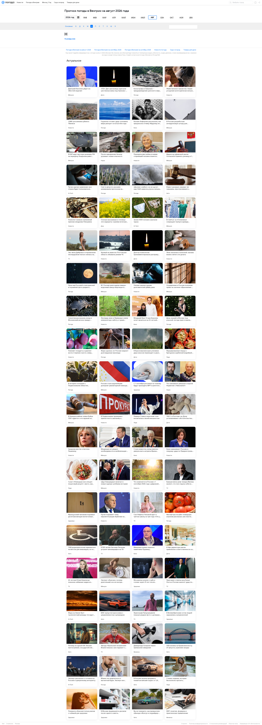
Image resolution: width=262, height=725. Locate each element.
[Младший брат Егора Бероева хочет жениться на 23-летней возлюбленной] (147, 311)
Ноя (181, 17)
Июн (133, 17)
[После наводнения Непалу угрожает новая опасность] (114, 147)
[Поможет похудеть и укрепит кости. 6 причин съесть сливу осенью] (82, 344)
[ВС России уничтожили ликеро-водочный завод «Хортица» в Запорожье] (114, 278)
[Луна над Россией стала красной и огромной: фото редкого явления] (82, 278)
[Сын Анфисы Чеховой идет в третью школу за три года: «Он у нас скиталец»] (147, 507)
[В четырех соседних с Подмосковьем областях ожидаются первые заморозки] (82, 376)
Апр (114, 17)
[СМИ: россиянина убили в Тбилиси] (82, 114)
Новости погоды (160, 50)
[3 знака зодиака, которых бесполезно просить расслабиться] (180, 671)
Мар (104, 17)
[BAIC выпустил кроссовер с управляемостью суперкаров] (114, 606)
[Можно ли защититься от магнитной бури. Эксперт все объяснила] (114, 671)
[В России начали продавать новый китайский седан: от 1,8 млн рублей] (147, 671)
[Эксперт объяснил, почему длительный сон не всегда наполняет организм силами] (114, 573)
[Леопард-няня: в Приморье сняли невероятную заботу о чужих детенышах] (114, 311)
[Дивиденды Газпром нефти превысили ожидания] (147, 638)
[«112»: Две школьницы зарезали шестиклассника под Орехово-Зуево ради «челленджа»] (114, 81)
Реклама (17, 723)
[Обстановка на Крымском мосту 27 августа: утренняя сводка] (180, 638)
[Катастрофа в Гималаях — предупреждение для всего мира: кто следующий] (147, 81)
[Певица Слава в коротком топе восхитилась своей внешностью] (147, 409)
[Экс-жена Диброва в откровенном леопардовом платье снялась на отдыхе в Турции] (82, 245)
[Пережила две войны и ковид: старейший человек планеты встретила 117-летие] (147, 147)
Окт (172, 17)
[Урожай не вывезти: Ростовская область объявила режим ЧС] (114, 245)
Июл (143, 17)
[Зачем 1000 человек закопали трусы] (147, 212)
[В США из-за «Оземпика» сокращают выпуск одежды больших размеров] (180, 212)
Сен (162, 17)
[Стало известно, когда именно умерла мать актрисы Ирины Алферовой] (147, 442)
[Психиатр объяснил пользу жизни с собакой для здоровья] (82, 704)
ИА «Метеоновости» (254, 723)
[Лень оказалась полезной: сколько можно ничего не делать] (180, 245)
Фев (95, 17)
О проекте (184, 723)
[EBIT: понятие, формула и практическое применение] (180, 704)
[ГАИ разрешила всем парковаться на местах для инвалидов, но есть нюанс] (82, 540)
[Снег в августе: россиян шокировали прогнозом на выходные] (114, 180)
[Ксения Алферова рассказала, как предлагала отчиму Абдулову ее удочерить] (147, 114)
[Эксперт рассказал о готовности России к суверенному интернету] (82, 671)
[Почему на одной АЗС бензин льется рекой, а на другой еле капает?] (82, 638)
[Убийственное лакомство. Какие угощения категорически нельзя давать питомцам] (180, 81)
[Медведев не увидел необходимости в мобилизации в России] (114, 442)
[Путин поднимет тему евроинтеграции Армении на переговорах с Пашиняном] (114, 507)
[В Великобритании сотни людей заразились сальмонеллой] (180, 606)
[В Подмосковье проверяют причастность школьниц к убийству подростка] (114, 409)
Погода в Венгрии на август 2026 (78, 50)
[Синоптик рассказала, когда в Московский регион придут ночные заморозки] (82, 311)
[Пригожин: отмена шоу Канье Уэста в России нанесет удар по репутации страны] (180, 573)
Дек (191, 17)
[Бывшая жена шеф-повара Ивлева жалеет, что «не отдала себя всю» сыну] (180, 475)
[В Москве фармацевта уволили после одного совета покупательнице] (114, 704)
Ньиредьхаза (69, 39)
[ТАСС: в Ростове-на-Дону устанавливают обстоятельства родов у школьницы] (180, 409)
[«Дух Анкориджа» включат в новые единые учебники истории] (114, 475)
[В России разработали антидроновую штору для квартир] (180, 114)
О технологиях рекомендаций (218, 723)
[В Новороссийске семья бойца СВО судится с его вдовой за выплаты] (82, 409)
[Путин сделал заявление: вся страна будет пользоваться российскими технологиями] (82, 180)
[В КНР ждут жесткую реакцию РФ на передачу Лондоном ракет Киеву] (82, 147)
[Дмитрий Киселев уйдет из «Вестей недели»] (82, 81)
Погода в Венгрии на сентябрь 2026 (107, 50)
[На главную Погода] (9, 2)
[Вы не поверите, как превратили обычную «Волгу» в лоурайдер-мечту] (147, 704)
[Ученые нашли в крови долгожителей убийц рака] (147, 278)
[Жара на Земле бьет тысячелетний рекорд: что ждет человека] (82, 606)
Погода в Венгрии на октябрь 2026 (138, 50)
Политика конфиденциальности (198, 723)
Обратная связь (233, 723)
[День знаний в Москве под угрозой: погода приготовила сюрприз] (180, 311)
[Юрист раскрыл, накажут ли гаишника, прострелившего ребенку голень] (180, 180)
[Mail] (3, 2)
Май (124, 17)
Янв (85, 17)
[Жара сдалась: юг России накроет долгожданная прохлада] (114, 344)
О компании (9, 723)
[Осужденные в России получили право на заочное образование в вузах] (180, 278)
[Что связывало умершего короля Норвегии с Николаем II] (180, 376)
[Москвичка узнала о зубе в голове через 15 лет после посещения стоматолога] (147, 573)
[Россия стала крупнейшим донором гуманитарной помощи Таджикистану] (114, 376)
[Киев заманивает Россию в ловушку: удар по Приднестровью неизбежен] (180, 442)
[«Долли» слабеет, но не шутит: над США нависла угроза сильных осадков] (147, 180)
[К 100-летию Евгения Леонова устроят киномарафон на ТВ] (114, 540)
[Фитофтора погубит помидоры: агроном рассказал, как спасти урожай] (180, 507)
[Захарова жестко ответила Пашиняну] (82, 442)
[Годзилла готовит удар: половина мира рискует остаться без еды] (114, 114)
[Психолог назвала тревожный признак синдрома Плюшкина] (82, 212)
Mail (3, 723)
